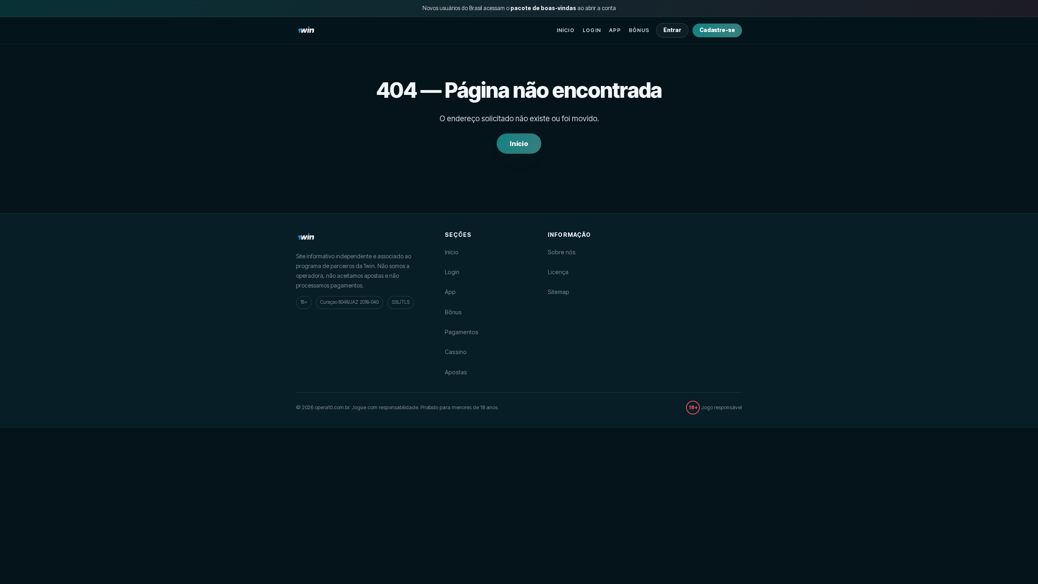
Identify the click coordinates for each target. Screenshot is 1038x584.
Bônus (639, 30)
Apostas (456, 372)
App (615, 30)
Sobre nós (562, 252)
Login (592, 30)
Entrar (672, 30)
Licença (558, 271)
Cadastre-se (717, 30)
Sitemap (558, 291)
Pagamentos (461, 331)
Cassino (456, 351)
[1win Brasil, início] (306, 30)
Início (566, 30)
